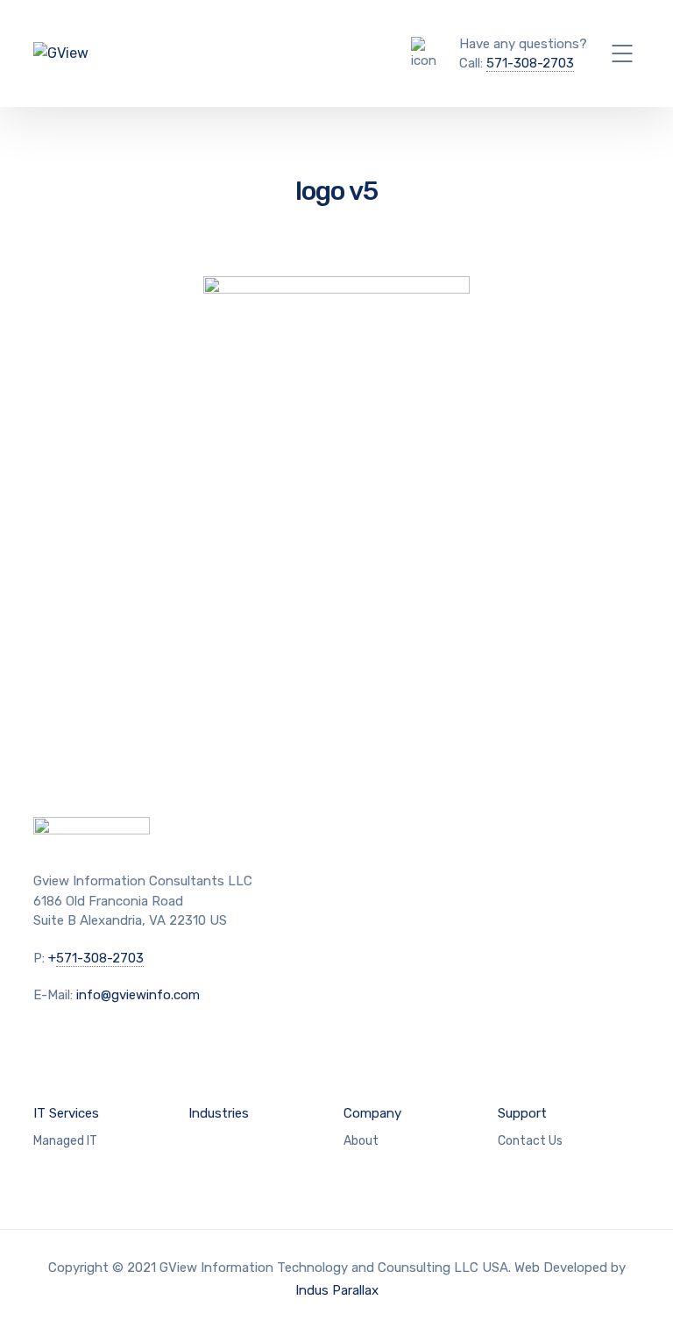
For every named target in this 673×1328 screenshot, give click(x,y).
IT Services (66, 1113)
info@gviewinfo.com (138, 995)
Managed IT (65, 1140)
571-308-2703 (530, 63)
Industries (218, 1113)
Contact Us (530, 1140)
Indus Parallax (337, 1290)
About (361, 1140)
